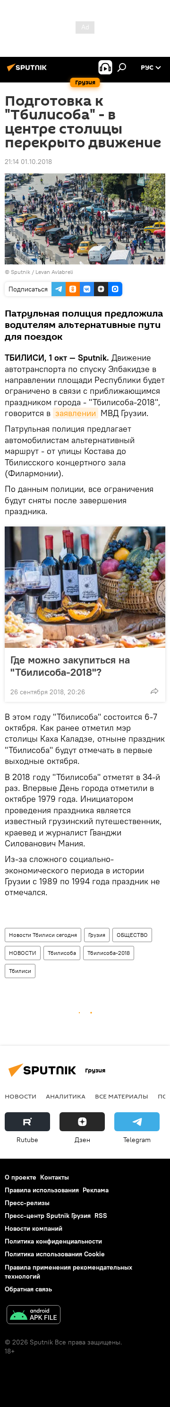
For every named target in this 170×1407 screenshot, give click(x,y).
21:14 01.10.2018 (28, 161)
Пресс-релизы (27, 1202)
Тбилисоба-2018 (108, 952)
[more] (154, 690)
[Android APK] (33, 1315)
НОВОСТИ (22, 952)
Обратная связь (28, 1289)
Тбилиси (20, 970)
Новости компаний (33, 1228)
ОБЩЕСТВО (132, 934)
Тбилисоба (62, 952)
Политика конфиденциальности (53, 1241)
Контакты (54, 1177)
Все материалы (121, 1096)
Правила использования (42, 1190)
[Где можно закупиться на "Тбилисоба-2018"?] (85, 587)
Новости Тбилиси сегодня (43, 934)
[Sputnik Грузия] (28, 71)
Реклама (96, 1190)
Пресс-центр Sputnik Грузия (48, 1215)
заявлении (75, 413)
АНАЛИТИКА (65, 1096)
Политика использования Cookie (55, 1254)
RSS (100, 1215)
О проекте (20, 1177)
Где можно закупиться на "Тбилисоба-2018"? (70, 666)
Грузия (96, 934)
